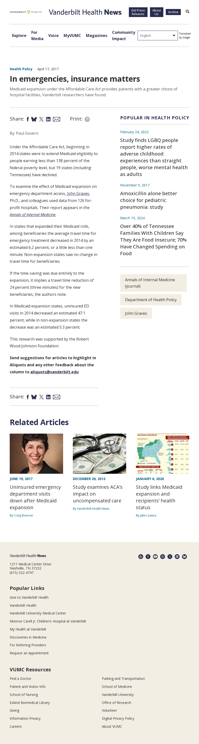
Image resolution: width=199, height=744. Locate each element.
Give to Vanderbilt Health (29, 597)
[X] (169, 556)
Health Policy (21, 69)
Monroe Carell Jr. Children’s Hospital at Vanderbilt (48, 621)
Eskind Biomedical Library (30, 702)
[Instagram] (162, 556)
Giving (14, 710)
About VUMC (112, 726)
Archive (173, 12)
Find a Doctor (20, 678)
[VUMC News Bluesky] (184, 556)
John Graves (78, 193)
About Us (156, 12)
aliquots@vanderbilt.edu (54, 372)
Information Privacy (25, 718)
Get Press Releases (138, 12)
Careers (16, 726)
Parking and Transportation (123, 678)
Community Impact (123, 35)
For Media (37, 35)
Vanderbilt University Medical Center (38, 613)
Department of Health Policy (151, 299)
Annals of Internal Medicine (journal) (150, 283)
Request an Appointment (29, 653)
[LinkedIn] (177, 556)
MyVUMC (72, 35)
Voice (53, 35)
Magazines (96, 35)
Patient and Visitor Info (28, 686)
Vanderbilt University (118, 694)
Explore (19, 35)
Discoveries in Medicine (28, 637)
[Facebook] (148, 556)
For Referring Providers (28, 645)
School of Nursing (24, 694)
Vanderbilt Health (23, 605)
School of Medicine (117, 686)
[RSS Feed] (140, 556)
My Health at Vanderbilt (28, 629)
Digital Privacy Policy (118, 718)
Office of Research (116, 702)
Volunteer (109, 710)
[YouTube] (155, 556)
